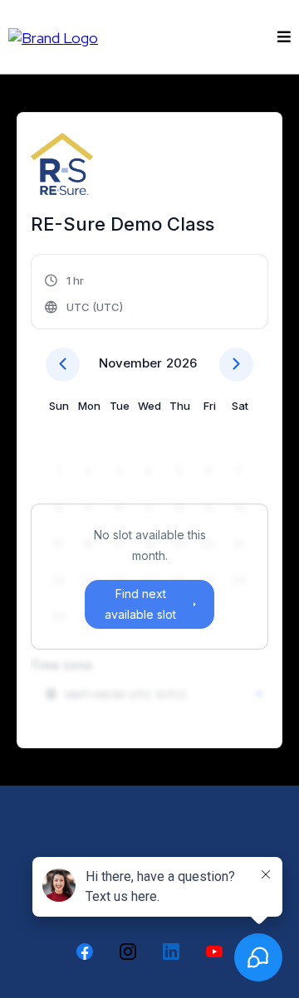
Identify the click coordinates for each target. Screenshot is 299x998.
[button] (281, 37)
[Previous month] (63, 365)
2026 (181, 363)
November (130, 363)
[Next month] (236, 365)
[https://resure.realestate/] (53, 36)
